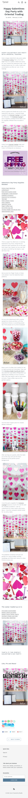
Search (5, 752)
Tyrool (11, 793)
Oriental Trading (9, 60)
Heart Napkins (6, 202)
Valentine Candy (6, 204)
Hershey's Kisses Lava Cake (10, 616)
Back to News (15, 739)
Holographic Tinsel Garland (9, 193)
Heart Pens (10, 211)
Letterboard (5, 190)
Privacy (5, 756)
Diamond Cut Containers (9, 197)
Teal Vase (4, 199)
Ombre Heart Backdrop (8, 188)
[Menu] (25, 2)
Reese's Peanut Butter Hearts (10, 614)
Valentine (4, 211)
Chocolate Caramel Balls (9, 610)
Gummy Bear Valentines (8, 618)
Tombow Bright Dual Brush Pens (11, 209)
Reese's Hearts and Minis (9, 612)
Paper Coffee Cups (7, 206)
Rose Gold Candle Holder (9, 191)
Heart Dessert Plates (8, 200)
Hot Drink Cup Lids (7, 208)
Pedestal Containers (7, 195)
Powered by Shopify (17, 793)
